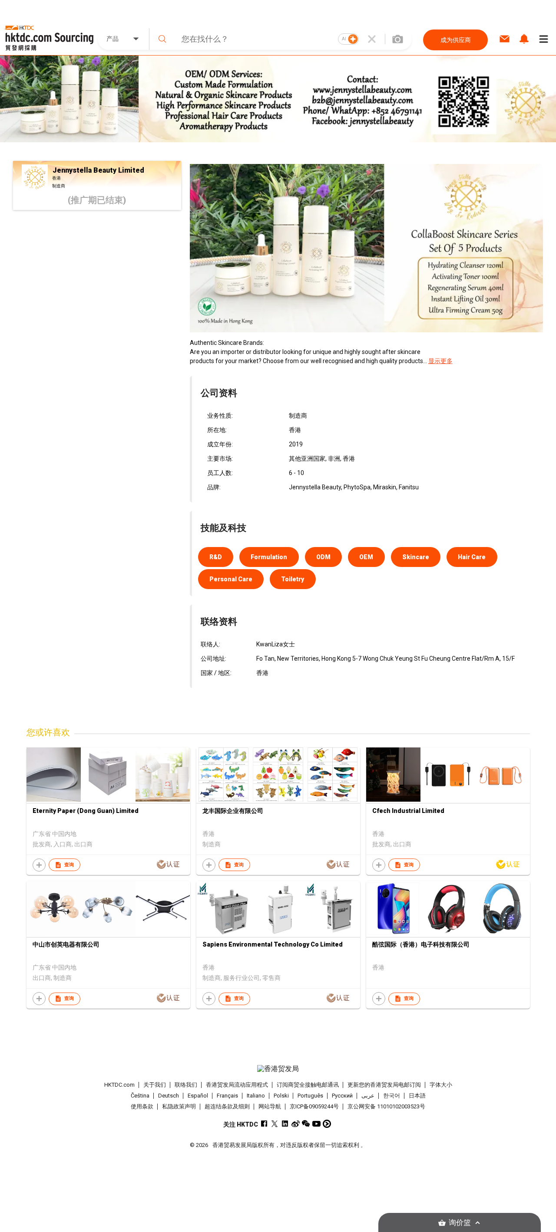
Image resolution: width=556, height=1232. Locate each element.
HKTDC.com (119, 1084)
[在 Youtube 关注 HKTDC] (316, 1124)
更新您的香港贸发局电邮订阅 (384, 1084)
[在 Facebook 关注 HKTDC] (264, 1124)
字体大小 (441, 1084)
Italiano (256, 1095)
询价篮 (460, 1223)
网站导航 (269, 1106)
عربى (367, 1095)
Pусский (342, 1095)
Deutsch (168, 1095)
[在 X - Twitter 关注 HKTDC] (275, 1124)
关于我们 (154, 1084)
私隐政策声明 (179, 1106)
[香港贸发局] (278, 1069)
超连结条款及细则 (227, 1106)
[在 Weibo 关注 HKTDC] (295, 1124)
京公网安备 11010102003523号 (386, 1106)
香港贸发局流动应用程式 (237, 1084)
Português (310, 1095)
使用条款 (142, 1106)
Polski (281, 1095)
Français (227, 1095)
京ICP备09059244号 (314, 1106)
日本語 (417, 1095)
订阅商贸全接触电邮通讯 (308, 1084)
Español (198, 1095)
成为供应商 (455, 39)
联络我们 (186, 1084)
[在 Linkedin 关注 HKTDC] (285, 1124)
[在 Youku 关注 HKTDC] (327, 1124)
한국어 (391, 1095)
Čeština (140, 1095)
